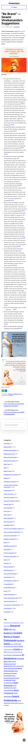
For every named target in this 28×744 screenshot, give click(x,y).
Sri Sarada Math (8, 584)
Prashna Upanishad (9, 553)
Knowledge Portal (8, 525)
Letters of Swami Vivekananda (12, 532)
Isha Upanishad (8, 508)
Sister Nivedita (7, 655)
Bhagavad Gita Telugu (9, 460)
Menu (15, 7)
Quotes (11, 395)
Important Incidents (9, 497)
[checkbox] (24, 740)
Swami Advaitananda (18, 666)
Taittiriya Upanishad (9, 601)
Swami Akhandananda (10, 668)
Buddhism (6, 478)
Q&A (12, 649)
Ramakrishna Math (10, 652)
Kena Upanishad (8, 521)
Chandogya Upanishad (10, 481)
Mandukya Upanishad (9, 539)
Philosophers (7, 549)
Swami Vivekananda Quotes (15, 394)
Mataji (11, 646)
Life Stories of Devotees (10, 535)
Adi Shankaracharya (15, 622)
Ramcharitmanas (8, 570)
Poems (21, 646)
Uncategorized (8, 608)
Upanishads (7, 612)
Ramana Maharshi (8, 566)
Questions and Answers (10, 556)
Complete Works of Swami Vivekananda (13, 636)
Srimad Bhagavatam (9, 587)
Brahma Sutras (8, 471)
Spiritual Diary (7, 577)
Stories (5, 591)
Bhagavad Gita (7, 447)
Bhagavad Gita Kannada (10, 457)
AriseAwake (7, 443)
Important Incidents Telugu (11, 501)
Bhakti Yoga (7, 464)
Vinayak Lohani (14, 703)
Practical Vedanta (7, 649)
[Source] (23, 103)
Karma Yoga (7, 514)
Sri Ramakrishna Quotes (10, 580)
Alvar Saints (7, 626)
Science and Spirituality (10, 573)
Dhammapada (7, 490)
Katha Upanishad (8, 518)
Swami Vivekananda (9, 594)
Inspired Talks (7, 504)
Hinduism (12, 644)
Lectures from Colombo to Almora (13, 528)
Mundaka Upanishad (9, 546)
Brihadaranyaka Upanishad (11, 474)
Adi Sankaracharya (7, 622)
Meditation (15, 646)
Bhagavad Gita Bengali (10, 450)
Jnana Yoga (7, 511)
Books (5, 467)
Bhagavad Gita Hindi (9, 454)
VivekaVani (14, 3)
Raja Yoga (6, 563)
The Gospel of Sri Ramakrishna (12, 605)
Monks (5, 542)
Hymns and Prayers (9, 494)
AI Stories (22, 622)
